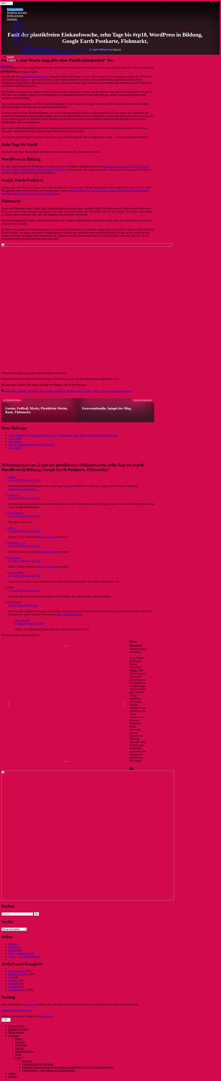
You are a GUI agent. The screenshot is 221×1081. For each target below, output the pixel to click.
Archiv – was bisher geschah (24, 956)
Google (49, 391)
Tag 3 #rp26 (15, 438)
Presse (17, 22)
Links (17, 41)
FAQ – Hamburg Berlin (21, 953)
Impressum (14, 947)
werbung (114, 391)
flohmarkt (32, 391)
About (10, 56)
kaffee (79, 391)
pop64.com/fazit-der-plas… (23, 489)
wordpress (126, 391)
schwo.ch (13, 495)
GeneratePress (45, 1016)
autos (7, 391)
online (96, 391)
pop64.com (6, 65)
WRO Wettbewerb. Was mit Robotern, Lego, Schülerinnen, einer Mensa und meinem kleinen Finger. (63, 435)
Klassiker (13, 980)
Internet (70, 391)
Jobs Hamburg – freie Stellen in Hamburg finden (47, 53)
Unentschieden (15, 9)
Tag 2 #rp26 (15, 441)
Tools (17, 37)
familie (22, 391)
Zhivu (11, 527)
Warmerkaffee (15, 572)
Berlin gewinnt (15, 15)
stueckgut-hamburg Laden (34, 76)
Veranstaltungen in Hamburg (36, 47)
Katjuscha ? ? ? (17, 542)
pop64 (11, 477)
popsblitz (19, 25)
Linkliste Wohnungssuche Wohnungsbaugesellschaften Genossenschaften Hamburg (66, 50)
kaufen (88, 391)
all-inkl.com (30, 1004)
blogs (14, 391)
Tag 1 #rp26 (15, 447)
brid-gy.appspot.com (47, 536)
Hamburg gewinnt (17, 12)
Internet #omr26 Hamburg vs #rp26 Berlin (31, 444)
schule (104, 391)
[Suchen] (36, 914)
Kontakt (11, 59)
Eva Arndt (14, 557)
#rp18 (69, 486)
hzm (10, 977)
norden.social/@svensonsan (16, 1010)
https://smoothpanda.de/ (69, 614)
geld (41, 391)
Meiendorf (19, 28)
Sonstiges (12, 19)
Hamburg (60, 391)
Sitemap (12, 944)
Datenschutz (15, 950)
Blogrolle (26, 44)
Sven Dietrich (15, 513)
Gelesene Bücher (23, 34)
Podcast (18, 31)
